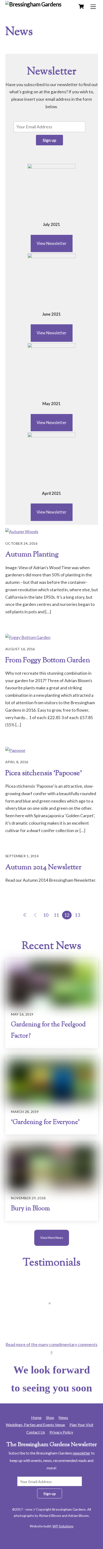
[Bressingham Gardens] (33, 4)
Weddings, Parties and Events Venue (35, 1424)
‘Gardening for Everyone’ (45, 1122)
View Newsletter (52, 243)
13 (77, 915)
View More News (51, 1238)
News (63, 1417)
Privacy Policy (61, 1432)
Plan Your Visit (81, 1424)
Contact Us (35, 1432)
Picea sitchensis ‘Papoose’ (43, 773)
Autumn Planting (31, 555)
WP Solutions (63, 1526)
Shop (50, 1417)
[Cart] (81, 6)
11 (56, 915)
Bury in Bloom (30, 1208)
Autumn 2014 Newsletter (43, 867)
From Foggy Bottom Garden (47, 660)
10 (45, 915)
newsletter (81, 1453)
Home (36, 1417)
